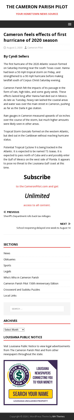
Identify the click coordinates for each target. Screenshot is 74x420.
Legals (7, 271)
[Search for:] (37, 309)
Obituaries (9, 259)
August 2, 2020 (14, 47)
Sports (7, 265)
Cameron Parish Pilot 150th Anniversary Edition (31, 283)
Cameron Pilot (35, 47)
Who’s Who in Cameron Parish (21, 277)
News (7, 253)
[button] (69, 24)
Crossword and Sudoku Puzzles (22, 289)
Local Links (10, 295)
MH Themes (58, 416)
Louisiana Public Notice (22, 346)
